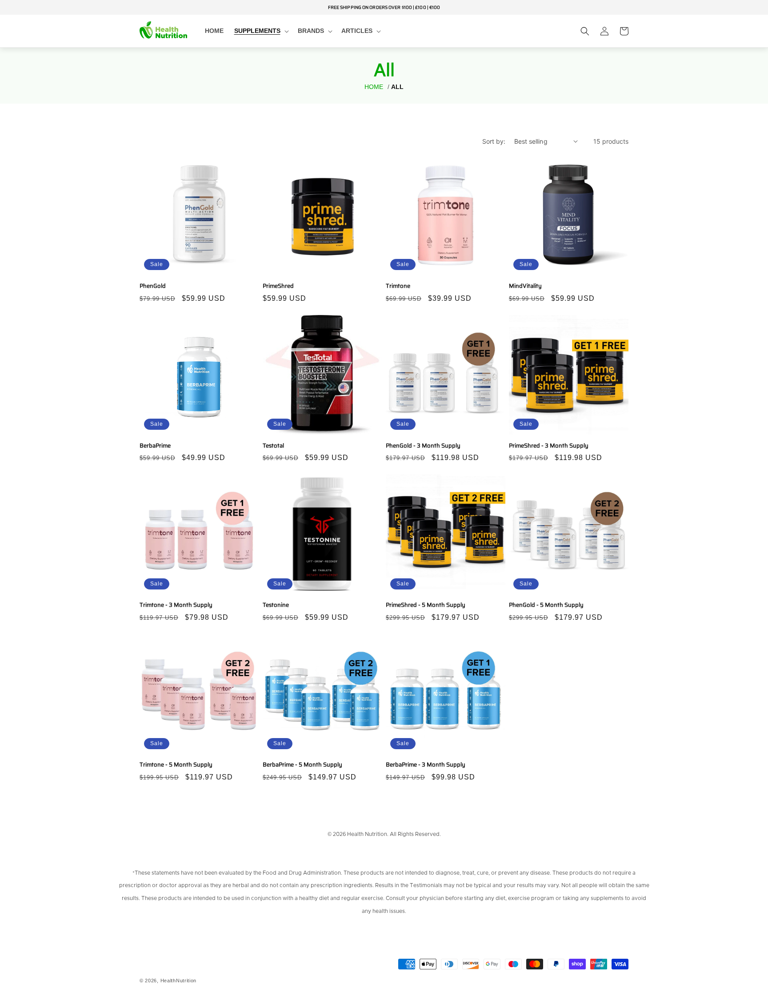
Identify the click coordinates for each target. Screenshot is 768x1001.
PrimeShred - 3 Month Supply (548, 446)
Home (373, 87)
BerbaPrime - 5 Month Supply (302, 765)
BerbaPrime (155, 446)
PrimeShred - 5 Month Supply (425, 605)
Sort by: (493, 141)
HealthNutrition (178, 980)
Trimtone (398, 286)
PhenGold (153, 286)
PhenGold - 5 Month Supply (546, 605)
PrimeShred (278, 286)
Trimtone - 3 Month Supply (176, 605)
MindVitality (525, 286)
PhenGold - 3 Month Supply (423, 446)
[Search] (585, 31)
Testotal (273, 446)
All (397, 87)
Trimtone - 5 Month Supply (176, 765)
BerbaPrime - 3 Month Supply (425, 765)
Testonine (276, 605)
